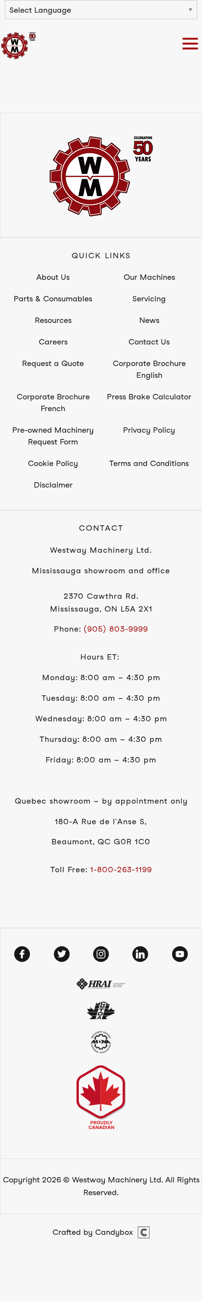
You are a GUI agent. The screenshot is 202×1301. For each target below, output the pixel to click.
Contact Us (149, 341)
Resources (53, 320)
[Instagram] (101, 954)
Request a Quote (53, 363)
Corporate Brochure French (53, 402)
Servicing (149, 298)
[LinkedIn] (140, 954)
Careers (53, 341)
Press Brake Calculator (149, 396)
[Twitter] (62, 954)
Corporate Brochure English (149, 369)
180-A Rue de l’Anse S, (101, 821)
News (149, 320)
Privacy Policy (149, 430)
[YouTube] (180, 954)
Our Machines (149, 277)
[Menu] (192, 45)
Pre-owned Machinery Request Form (53, 435)
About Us (53, 277)
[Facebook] (22, 954)
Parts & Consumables (53, 298)
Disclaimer (53, 485)
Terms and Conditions (149, 463)
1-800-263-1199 (121, 869)
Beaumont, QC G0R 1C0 (101, 841)
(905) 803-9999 (116, 629)
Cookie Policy (53, 463)
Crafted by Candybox (92, 1232)
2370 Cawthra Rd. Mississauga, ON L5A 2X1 (101, 602)
